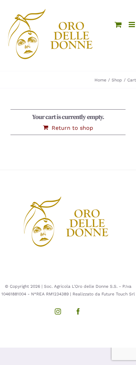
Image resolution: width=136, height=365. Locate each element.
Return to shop (72, 128)
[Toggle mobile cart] (118, 24)
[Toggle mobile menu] (132, 24)
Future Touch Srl (118, 294)
